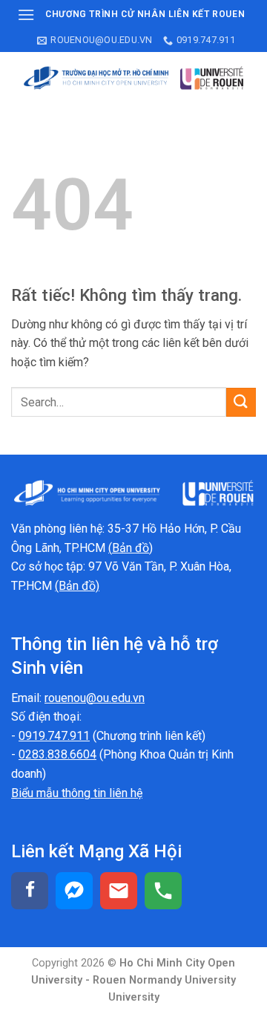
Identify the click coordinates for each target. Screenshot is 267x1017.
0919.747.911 (54, 736)
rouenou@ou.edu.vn (94, 698)
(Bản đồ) (77, 586)
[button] (26, 14)
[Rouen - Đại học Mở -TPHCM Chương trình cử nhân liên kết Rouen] (133, 78)
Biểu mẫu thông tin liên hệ (76, 793)
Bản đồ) (132, 548)
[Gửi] (241, 402)
